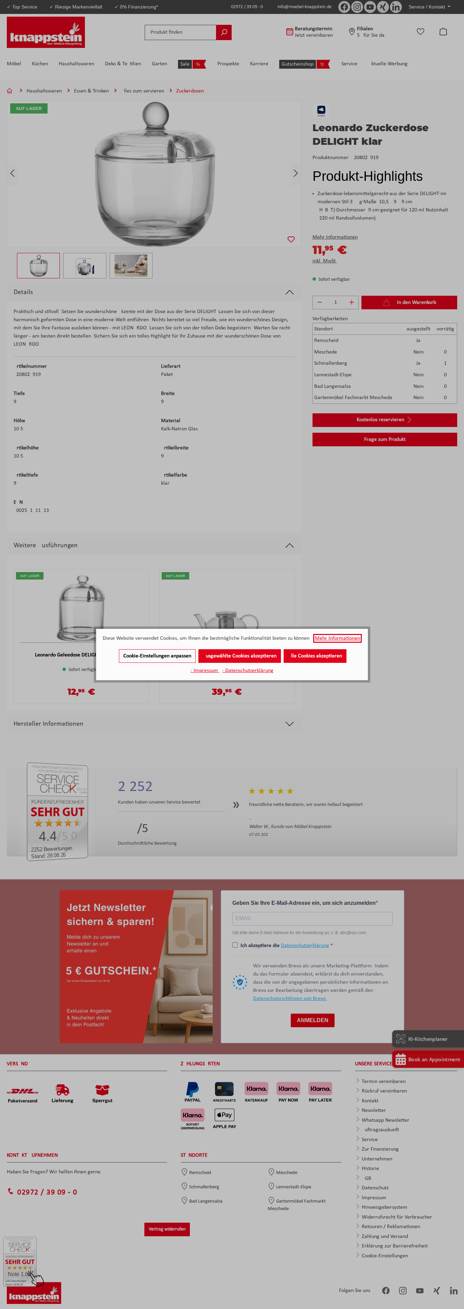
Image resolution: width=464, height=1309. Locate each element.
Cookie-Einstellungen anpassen (157, 656)
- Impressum (205, 670)
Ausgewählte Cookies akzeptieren (239, 656)
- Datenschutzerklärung (247, 670)
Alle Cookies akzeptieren (315, 656)
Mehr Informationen (337, 638)
